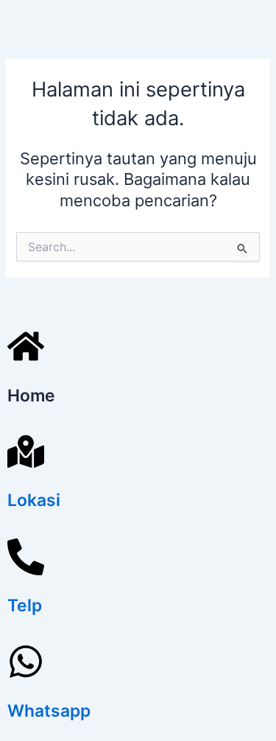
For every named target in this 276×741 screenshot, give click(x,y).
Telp (24, 605)
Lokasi (33, 500)
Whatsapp (49, 710)
